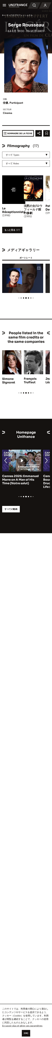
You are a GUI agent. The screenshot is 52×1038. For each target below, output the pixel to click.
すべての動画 (10, 509)
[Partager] (38, 133)
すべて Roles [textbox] (12, 163)
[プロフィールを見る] (45, 5)
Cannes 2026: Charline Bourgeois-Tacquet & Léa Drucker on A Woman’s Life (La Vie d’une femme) (20, 481)
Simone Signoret (8, 380)
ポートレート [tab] (25, 257)
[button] (38, 268)
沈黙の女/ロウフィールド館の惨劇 (33, 209)
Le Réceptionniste (13, 210)
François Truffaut (30, 380)
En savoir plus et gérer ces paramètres (22, 1025)
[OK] (26, 1033)
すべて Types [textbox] (12, 154)
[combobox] (26, 155)
